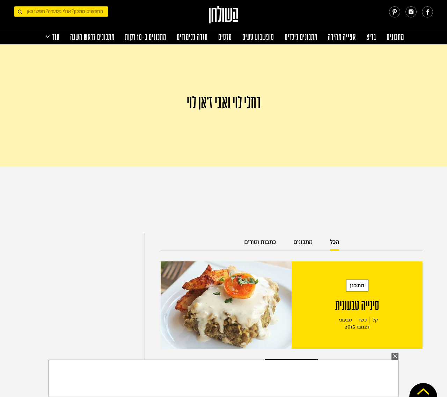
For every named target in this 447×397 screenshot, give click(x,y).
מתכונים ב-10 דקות (145, 37)
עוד (56, 37)
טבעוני (345, 320)
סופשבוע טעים (258, 37)
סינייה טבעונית (357, 306)
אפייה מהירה (342, 37)
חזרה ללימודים (192, 37)
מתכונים (395, 37)
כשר (362, 320)
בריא (371, 37)
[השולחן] (224, 18)
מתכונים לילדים (301, 37)
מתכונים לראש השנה (92, 37)
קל (375, 320)
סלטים (225, 37)
